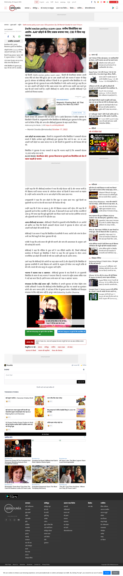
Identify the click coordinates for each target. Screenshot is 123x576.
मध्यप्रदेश (27, 527)
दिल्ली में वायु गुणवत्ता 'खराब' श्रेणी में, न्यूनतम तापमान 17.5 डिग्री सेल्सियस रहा (13, 56)
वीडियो (93, 128)
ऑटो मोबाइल (28, 546)
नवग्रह (102, 537)
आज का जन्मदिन (105, 509)
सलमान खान (47, 533)
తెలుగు (57, 2)
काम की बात (28, 543)
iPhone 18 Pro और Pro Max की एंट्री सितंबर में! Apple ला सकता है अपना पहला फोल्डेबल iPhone (103, 276)
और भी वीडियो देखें (95, 131)
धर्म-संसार (70, 347)
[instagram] (101, 2)
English (42, 2)
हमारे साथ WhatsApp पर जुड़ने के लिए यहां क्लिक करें (40, 333)
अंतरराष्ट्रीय (27, 518)
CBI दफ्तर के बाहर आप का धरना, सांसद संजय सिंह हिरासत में (13, 61)
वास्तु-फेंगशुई (104, 521)
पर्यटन (45, 521)
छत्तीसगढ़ (27, 530)
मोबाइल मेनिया (96, 258)
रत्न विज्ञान (103, 540)
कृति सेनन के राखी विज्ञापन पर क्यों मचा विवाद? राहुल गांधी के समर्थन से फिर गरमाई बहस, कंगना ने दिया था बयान (103, 189)
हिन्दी (36, 2)
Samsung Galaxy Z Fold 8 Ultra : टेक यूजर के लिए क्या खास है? (103, 262)
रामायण (66, 518)
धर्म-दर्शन (66, 527)
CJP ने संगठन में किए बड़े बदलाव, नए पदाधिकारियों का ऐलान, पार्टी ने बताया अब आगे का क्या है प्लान (103, 59)
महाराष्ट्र (27, 537)
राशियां (102, 515)
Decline (115, 572)
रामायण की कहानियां (44, 350)
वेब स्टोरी (46, 512)
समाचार (27, 8)
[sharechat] (98, 2)
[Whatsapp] (107, 2)
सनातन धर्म (66, 512)
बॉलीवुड (35, 8)
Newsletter (113, 2)
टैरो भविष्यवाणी (104, 524)
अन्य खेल (90, 506)
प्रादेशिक (27, 524)
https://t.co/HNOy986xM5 (55, 125)
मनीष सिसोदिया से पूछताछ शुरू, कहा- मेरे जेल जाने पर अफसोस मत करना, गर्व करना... (13, 67)
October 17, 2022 (59, 129)
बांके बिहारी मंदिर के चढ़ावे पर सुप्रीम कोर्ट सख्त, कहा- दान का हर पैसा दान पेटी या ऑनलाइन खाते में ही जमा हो (103, 101)
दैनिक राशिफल (104, 506)
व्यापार (27, 555)
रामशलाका (103, 527)
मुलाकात (46, 543)
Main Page (8, 564)
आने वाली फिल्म (48, 527)
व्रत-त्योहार (66, 524)
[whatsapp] (19, 36)
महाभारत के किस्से (31, 350)
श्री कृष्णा (66, 515)
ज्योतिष (79, 8)
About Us (15, 564)
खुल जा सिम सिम (48, 524)
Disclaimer (29, 564)
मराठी (52, 2)
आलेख (45, 518)
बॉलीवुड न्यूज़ (47, 506)
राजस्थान (27, 540)
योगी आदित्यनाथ (29, 506)
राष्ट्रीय (19, 25)
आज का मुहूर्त (104, 512)
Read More (40, 322)
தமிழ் (47, 2)
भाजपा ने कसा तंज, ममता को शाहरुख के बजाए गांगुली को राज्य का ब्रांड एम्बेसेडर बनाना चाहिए (59, 342)
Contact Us (37, 564)
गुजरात (27, 533)
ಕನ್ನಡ (68, 2)
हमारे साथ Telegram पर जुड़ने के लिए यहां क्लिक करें (71, 331)
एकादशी (66, 506)
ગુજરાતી (74, 2)
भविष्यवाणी (67, 509)
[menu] (6, 8)
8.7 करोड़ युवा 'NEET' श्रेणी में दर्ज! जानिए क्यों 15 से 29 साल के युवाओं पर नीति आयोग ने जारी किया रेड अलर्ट (103, 115)
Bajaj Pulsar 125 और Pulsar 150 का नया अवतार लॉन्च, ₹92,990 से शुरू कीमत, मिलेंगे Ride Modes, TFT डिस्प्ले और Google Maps (103, 73)
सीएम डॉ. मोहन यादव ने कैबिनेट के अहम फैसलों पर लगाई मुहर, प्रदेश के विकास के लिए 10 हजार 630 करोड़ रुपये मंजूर (103, 231)
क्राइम (26, 549)
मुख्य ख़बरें (13, 25)
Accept (107, 572)
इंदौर (26, 521)
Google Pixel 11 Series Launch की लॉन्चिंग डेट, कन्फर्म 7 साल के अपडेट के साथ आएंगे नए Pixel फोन (103, 290)
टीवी (45, 540)
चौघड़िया (103, 530)
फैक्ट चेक (27, 552)
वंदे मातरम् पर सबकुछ (47, 8)
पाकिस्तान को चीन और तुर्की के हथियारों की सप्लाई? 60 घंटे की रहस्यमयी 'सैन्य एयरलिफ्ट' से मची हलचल (103, 87)
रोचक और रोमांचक (57, 350)
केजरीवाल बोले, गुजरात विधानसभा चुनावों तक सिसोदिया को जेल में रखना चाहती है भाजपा (13, 45)
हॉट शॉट (46, 509)
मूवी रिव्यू (46, 515)
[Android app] (12, 496)
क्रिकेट (72, 8)
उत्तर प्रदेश (27, 509)
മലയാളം (63, 2)
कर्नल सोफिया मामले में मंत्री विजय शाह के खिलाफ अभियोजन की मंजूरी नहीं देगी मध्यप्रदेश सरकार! (103, 245)
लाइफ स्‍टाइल (61, 347)
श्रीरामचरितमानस (90, 8)
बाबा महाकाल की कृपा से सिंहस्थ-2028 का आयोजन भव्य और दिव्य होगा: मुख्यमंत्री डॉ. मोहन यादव (103, 217)
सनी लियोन (47, 537)
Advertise (22, 564)
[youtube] (104, 2)
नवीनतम (94, 184)
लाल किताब (104, 518)
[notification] (117, 8)
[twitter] (95, 2)
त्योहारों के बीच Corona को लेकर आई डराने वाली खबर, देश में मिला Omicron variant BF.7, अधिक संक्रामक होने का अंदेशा (13, 51)
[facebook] (91, 2)
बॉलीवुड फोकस (48, 530)
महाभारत (66, 521)
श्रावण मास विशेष (61, 8)
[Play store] (113, 8)
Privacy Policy (46, 564)
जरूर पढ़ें (94, 55)
